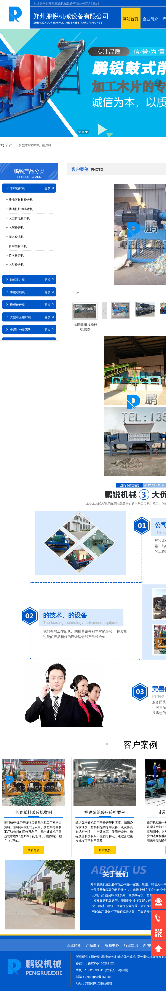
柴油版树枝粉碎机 (21, 199)
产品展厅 (93, 945)
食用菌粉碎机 (18, 246)
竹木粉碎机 (16, 255)
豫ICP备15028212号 (102, 963)
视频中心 (112, 945)
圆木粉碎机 (16, 236)
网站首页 (130, 18)
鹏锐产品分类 (29, 172)
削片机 (46, 145)
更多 (48, 188)
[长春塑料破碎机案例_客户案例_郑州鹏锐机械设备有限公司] (15, 13)
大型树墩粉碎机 (19, 218)
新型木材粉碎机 (29, 145)
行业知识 (131, 945)
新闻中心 (150, 945)
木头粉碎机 (16, 264)
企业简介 (150, 18)
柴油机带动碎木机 (21, 209)
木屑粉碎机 (16, 227)
